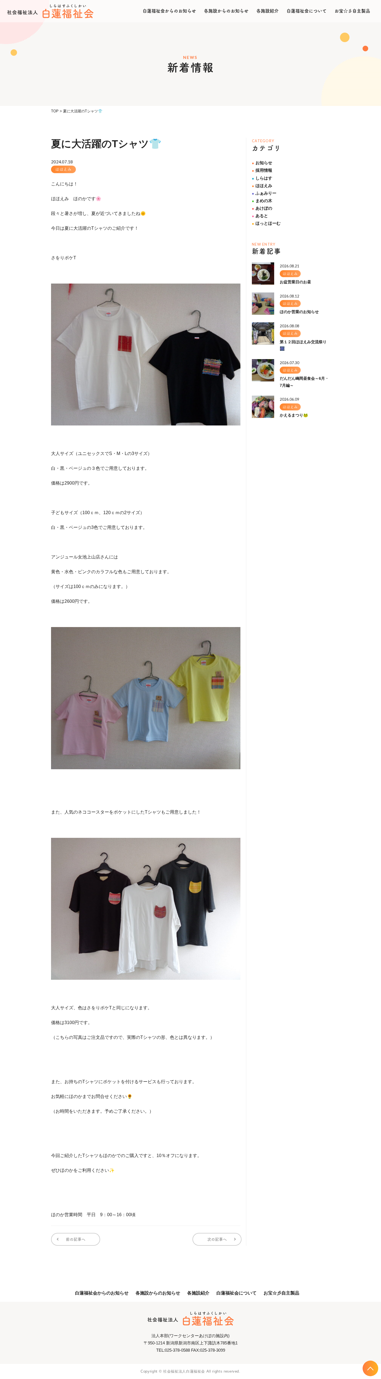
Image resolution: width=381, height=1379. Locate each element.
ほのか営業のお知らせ (299, 311)
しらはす (262, 178)
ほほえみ (63, 169)
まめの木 (262, 200)
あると (260, 215)
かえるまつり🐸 (294, 415)
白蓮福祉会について (306, 11)
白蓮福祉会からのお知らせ (169, 11)
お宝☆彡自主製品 (352, 11)
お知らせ (262, 162)
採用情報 (262, 170)
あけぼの (262, 208)
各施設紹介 (267, 11)
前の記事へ (75, 1239)
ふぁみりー (264, 193)
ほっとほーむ (266, 223)
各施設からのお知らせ (226, 11)
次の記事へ (217, 1239)
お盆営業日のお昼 (295, 282)
